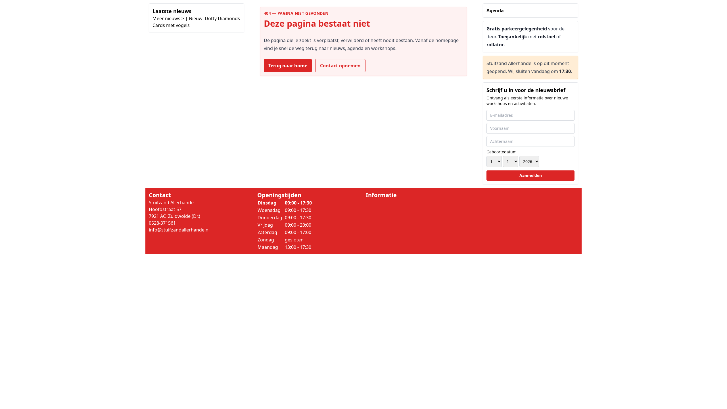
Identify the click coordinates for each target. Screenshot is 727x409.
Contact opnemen (340, 65)
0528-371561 (162, 223)
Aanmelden (530, 175)
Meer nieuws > (168, 18)
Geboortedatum (501, 152)
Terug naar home (287, 65)
